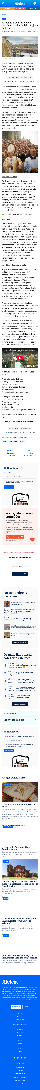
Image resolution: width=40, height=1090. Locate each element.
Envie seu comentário (20, 574)
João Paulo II (13, 441)
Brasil (5, 441)
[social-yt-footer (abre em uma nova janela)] (15, 1058)
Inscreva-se (20, 1038)
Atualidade (20, 1017)
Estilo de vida (20, 1019)
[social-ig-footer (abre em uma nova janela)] (25, 1058)
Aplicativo (20, 1035)
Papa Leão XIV (8, 827)
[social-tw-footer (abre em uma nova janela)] (22, 1058)
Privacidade (20, 1084)
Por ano (20, 1051)
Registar (7, 8)
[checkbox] (4, 481)
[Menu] (7, 3)
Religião (4, 14)
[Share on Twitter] (27, 81)
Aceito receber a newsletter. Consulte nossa (19, 481)
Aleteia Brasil (22, 32)
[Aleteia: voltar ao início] (20, 3)
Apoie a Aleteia (20, 1067)
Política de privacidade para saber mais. (19, 481)
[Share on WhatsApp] (34, 81)
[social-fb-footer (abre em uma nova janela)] (18, 1058)
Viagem (6, 862)
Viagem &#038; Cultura (20, 1024)
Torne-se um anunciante (20, 1077)
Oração (32, 8)
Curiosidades (7, 784)
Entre (28, 567)
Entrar (26, 1007)
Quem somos (20, 1070)
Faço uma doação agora (14, 537)
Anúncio (20, 1043)
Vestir (20, 1040)
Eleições (6, 935)
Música (22, 441)
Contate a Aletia (20, 1080)
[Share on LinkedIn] (24, 81)
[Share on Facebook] (20, 81)
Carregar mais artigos (20, 642)
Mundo (6, 898)
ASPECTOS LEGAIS (20, 1074)
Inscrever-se (9, 487)
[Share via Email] (31, 81)
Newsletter (20, 1033)
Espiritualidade (20, 1022)
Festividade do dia (14, 719)
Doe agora (19, 8)
